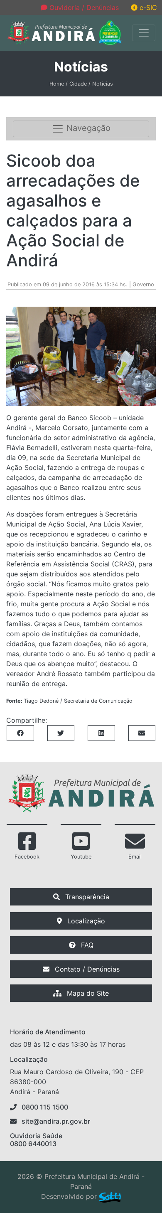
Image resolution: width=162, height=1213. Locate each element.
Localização (85, 921)
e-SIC (147, 7)
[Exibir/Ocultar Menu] (143, 33)
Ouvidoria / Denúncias (83, 7)
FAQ (86, 945)
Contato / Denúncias (86, 969)
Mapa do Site (87, 993)
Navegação (87, 128)
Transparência (86, 897)
